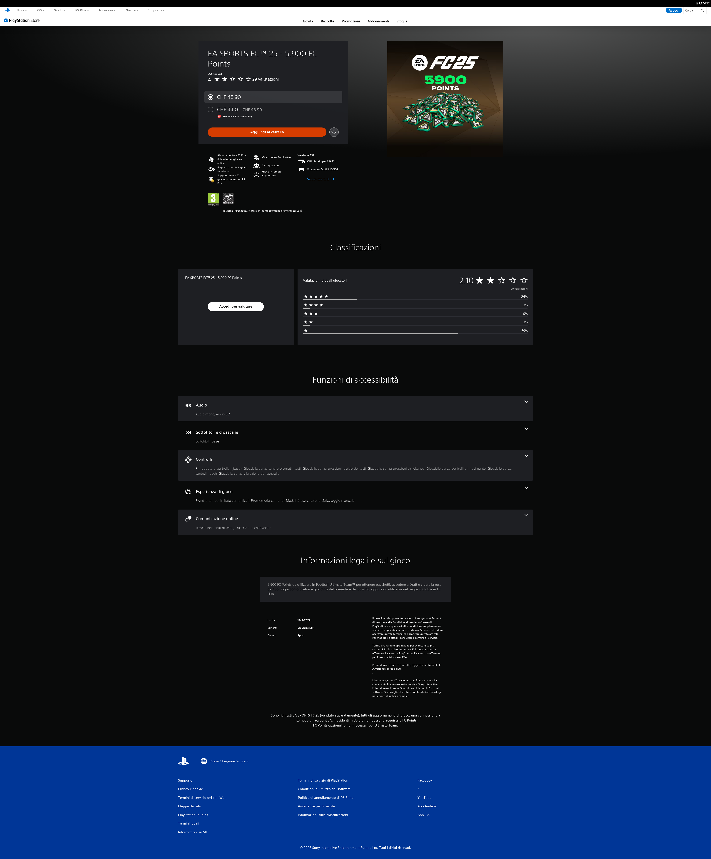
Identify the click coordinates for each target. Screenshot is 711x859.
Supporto (155, 10)
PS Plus (80, 10)
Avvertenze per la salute (387, 668)
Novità (131, 10)
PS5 (39, 10)
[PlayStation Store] (23, 20)
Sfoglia (402, 21)
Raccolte (327, 21)
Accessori (106, 10)
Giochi (58, 10)
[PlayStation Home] (7, 10)
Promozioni (351, 21)
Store (20, 10)
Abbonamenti (378, 21)
